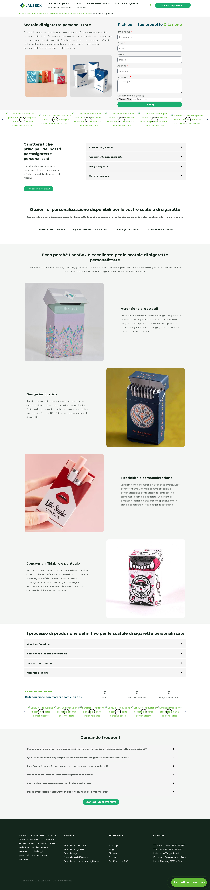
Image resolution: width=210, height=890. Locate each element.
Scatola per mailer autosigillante (81, 861)
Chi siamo (114, 853)
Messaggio (123, 77)
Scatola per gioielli (74, 849)
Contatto (113, 857)
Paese (121, 54)
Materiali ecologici (99, 176)
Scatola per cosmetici (75, 845)
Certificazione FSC (118, 861)
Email (120, 43)
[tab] (51, 231)
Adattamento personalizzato (106, 157)
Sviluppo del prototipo (40, 663)
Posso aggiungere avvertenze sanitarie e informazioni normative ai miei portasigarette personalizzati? (87, 749)
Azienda (122, 65)
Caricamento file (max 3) (130, 95)
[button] (79, 3)
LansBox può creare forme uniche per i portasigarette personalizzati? (67, 766)
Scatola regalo (72, 853)
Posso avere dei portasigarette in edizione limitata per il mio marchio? (68, 791)
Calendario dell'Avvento (77, 857)
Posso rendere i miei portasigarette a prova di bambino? (60, 774)
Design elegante (98, 166)
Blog (111, 849)
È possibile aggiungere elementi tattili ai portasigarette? (60, 783)
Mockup (113, 845)
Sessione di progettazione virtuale (47, 653)
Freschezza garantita (101, 147)
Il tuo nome (124, 31)
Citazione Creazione (38, 644)
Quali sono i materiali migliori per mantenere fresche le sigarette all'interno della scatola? (79, 757)
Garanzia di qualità (38, 672)
